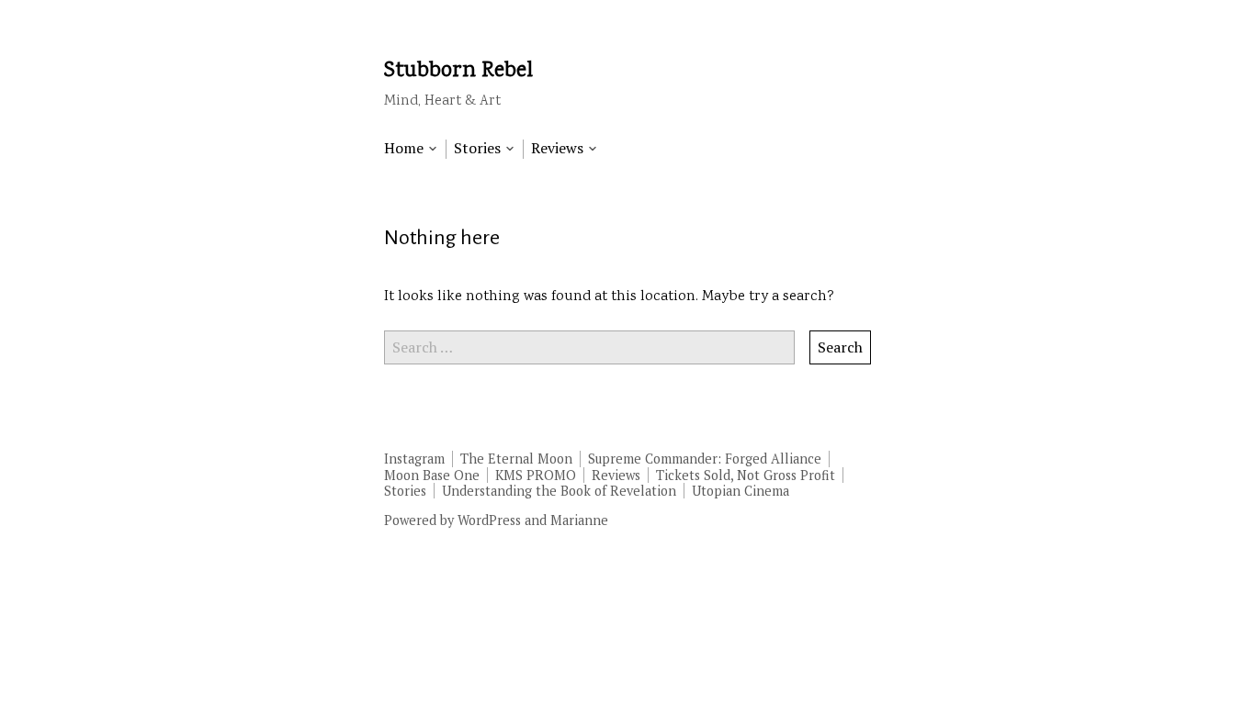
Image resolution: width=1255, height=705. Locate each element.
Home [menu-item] (404, 148)
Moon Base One (432, 475)
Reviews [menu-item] (557, 148)
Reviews (616, 475)
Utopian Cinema (740, 490)
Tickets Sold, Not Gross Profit (745, 475)
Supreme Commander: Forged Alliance (704, 458)
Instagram (414, 458)
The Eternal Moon (516, 458)
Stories (405, 490)
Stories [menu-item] (477, 148)
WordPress (489, 520)
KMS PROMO (535, 475)
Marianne (579, 520)
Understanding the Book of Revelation (559, 490)
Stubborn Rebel (458, 71)
